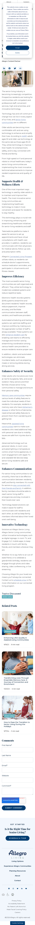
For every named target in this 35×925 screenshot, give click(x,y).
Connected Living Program (21, 257)
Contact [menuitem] (17, 880)
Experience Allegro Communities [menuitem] (17, 866)
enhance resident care (15, 335)
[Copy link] (20, 68)
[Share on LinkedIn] (4, 68)
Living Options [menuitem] (18, 861)
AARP (24, 136)
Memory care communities (13, 395)
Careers (26, 2)
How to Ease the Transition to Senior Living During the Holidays (17, 724)
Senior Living (7, 597)
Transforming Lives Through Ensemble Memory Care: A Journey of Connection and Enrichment (16, 681)
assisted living (10, 631)
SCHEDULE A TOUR (17, 838)
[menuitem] (9, 888)
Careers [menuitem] (17, 912)
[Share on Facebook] (9, 68)
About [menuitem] (17, 876)
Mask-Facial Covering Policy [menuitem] (16, 909)
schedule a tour (20, 580)
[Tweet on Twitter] (15, 68)
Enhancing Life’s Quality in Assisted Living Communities (16, 639)
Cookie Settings (17, 923)
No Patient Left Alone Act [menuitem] (16, 906)
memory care (10, 671)
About (8, 2)
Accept (17, 48)
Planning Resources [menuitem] (17, 871)
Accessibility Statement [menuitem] (16, 904)
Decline (17, 53)
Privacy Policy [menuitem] (16, 901)
